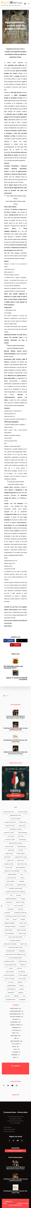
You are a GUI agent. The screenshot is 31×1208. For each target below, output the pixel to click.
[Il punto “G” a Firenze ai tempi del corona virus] (15, 673)
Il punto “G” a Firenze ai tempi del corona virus (16, 678)
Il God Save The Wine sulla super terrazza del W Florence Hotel (15, 729)
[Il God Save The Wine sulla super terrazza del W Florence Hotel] (15, 724)
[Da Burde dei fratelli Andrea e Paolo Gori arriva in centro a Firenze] (15, 748)
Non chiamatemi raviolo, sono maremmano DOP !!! (13, 667)
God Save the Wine (19, 731)
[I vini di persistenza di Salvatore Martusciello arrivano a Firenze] (15, 712)
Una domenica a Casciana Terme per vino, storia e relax (15, 740)
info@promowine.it (11, 1203)
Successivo (24, 676)
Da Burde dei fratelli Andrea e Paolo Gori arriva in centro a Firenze (15, 752)
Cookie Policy (23, 1201)
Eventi (19, 743)
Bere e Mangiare (11, 34)
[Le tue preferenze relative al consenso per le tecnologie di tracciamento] (1, 906)
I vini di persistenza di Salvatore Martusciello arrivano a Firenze (15, 717)
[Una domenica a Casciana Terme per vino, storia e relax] (15, 736)
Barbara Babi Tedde (13, 31)
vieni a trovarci (15, 795)
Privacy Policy (15, 1201)
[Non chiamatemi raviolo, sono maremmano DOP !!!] (15, 661)
